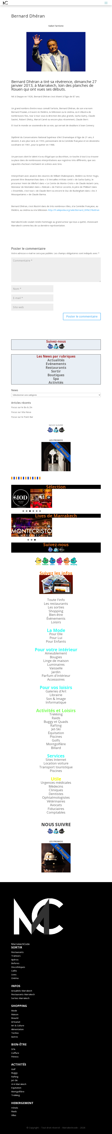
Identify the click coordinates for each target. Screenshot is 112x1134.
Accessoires (56, 679)
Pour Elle (56, 634)
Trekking (56, 714)
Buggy (14, 1072)
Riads (14, 1111)
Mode (14, 1010)
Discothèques (18, 967)
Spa (56, 378)
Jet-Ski (56, 729)
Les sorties (56, 607)
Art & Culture (17, 1025)
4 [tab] (33, 511)
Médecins (56, 786)
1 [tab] (23, 511)
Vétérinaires (56, 801)
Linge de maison (56, 660)
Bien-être (56, 614)
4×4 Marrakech (18, 1084)
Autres (14, 1036)
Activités (56, 382)
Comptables (56, 812)
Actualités (55, 360)
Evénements (56, 363)
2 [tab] (26, 511)
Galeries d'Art (56, 691)
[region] (31, 498)
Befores (15, 963)
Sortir (56, 371)
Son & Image (56, 698)
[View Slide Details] (31, 498)
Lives (13, 974)
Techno (15, 1032)
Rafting (56, 725)
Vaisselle (56, 668)
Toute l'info (56, 599)
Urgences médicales (56, 782)
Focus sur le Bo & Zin (21, 407)
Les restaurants (56, 603)
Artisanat (15, 1021)
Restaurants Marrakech (23, 994)
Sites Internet (56, 759)
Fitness (15, 1056)
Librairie (56, 695)
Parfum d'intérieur (56, 675)
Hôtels (14, 1107)
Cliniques (56, 790)
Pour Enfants (56, 641)
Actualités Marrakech (21, 990)
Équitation (56, 733)
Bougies (56, 657)
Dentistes (56, 794)
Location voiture (56, 763)
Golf (13, 1069)
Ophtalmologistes (56, 797)
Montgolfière (56, 744)
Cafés (14, 970)
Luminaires (56, 664)
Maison (14, 1014)
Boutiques (56, 375)
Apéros (15, 959)
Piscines (56, 736)
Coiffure (15, 1052)
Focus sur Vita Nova (21, 412)
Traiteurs (16, 955)
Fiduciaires (56, 808)
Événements (56, 618)
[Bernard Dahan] (56, 51)
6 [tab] (40, 511)
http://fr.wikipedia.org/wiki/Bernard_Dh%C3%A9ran (73, 210)
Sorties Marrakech (20, 998)
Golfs (56, 740)
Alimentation (17, 1029)
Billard (56, 747)
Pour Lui (56, 637)
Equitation (16, 1087)
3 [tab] (30, 511)
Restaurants (56, 367)
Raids (56, 718)
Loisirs (56, 622)
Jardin (56, 672)
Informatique (56, 702)
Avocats (56, 805)
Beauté (15, 1018)
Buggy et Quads (56, 721)
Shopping (56, 611)
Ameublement (56, 653)
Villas (13, 1115)
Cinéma (15, 978)
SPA (13, 1049)
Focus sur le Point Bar (22, 416)
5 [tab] (36, 511)
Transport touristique (56, 767)
